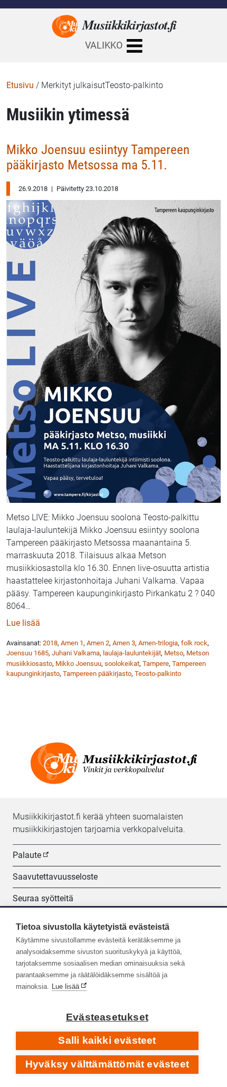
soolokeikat (122, 664)
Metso (173, 653)
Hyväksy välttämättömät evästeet (107, 1064)
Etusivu (20, 85)
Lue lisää (23, 623)
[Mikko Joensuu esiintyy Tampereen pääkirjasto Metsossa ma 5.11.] (113, 348)
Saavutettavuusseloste (55, 877)
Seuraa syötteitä (43, 898)
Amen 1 (72, 643)
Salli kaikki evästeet (107, 1040)
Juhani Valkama (76, 653)
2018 (50, 643)
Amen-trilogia (158, 643)
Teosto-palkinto (158, 674)
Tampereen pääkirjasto (97, 674)
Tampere (156, 664)
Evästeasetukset (107, 1017)
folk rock (194, 643)
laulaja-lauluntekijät (132, 653)
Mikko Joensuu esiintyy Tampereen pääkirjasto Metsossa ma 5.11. (98, 157)
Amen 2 (98, 643)
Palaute (27, 855)
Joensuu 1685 (27, 653)
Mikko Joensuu (78, 664)
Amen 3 (123, 643)
